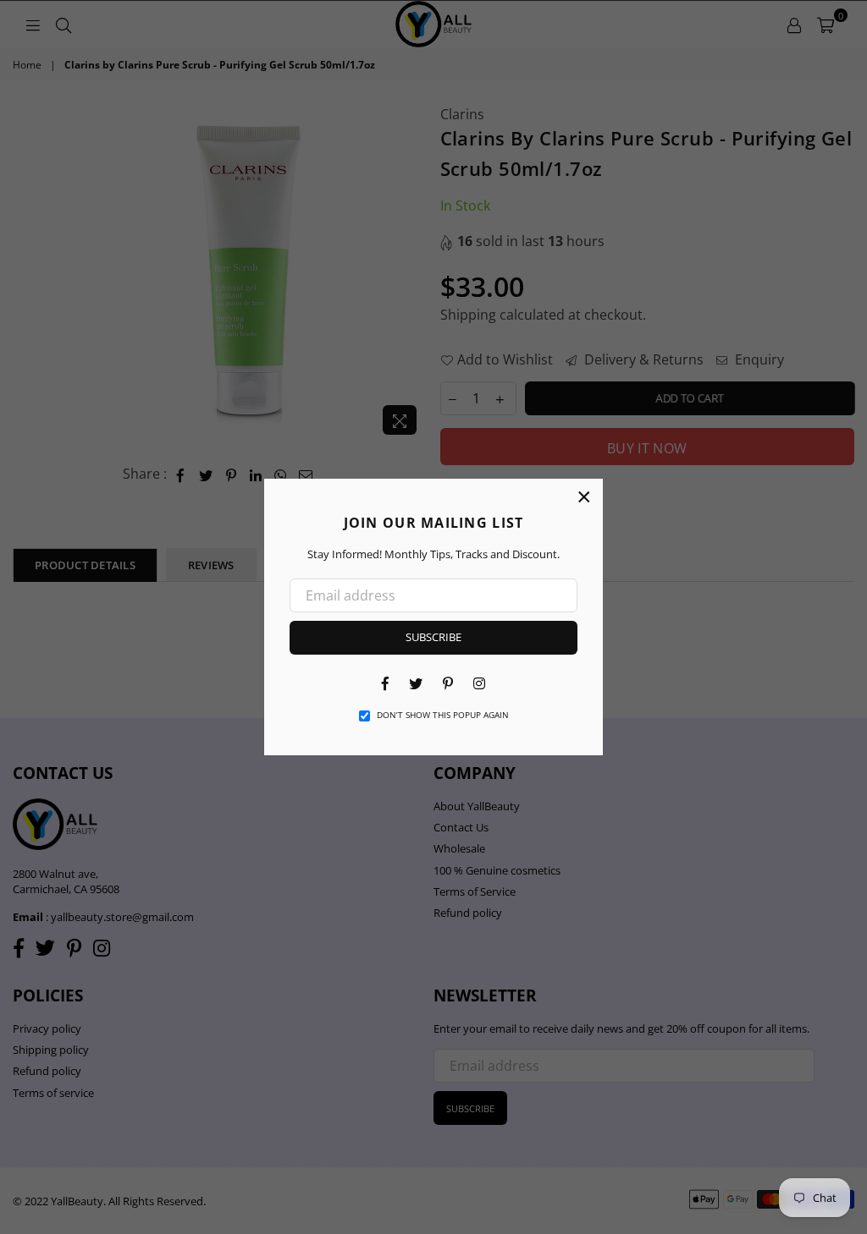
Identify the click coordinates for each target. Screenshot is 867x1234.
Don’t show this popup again (443, 715)
